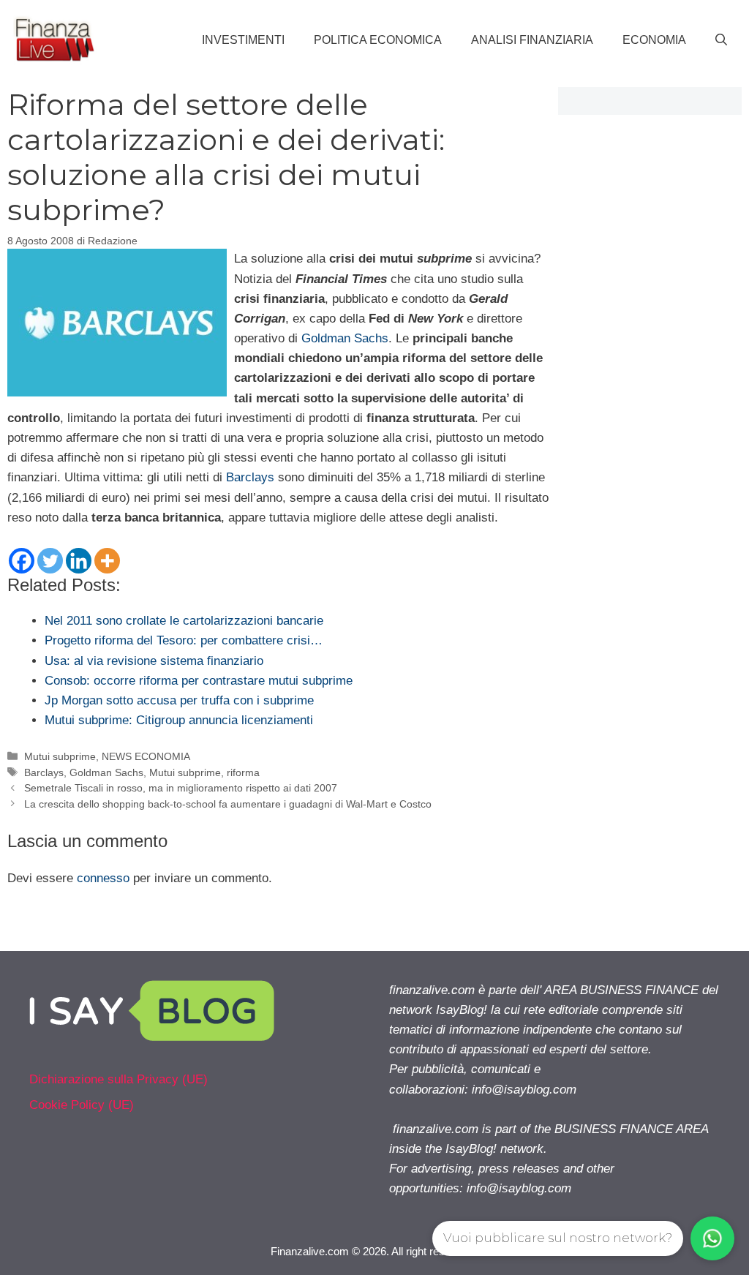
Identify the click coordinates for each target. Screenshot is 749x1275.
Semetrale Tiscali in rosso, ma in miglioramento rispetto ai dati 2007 (180, 788)
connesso (103, 878)
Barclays (250, 477)
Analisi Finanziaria (532, 40)
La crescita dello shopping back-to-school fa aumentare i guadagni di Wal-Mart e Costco (228, 804)
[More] (107, 560)
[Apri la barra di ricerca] (721, 40)
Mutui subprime (60, 756)
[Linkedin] (78, 560)
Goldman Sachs (344, 338)
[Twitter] (50, 560)
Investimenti (243, 40)
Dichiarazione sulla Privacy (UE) (118, 1079)
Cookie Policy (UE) (81, 1105)
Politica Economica (378, 40)
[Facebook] (21, 560)
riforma (243, 772)
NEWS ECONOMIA (146, 756)
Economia (654, 40)
